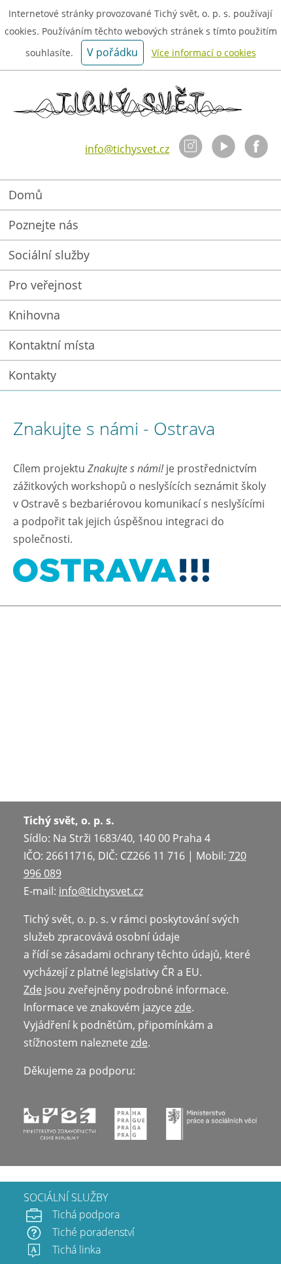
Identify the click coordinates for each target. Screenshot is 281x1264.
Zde (33, 989)
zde (182, 1007)
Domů (25, 195)
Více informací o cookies (204, 52)
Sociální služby (49, 255)
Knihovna (34, 315)
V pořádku (112, 52)
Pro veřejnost (45, 285)
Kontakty (32, 375)
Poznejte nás (43, 225)
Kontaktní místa (51, 345)
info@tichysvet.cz (127, 149)
